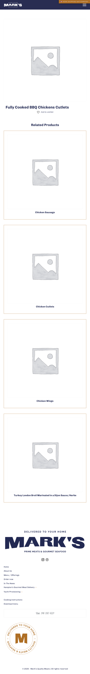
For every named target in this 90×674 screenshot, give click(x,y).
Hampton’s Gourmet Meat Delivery (20, 587)
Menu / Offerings (11, 575)
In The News (9, 583)
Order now (8, 579)
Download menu (11, 604)
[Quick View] (51, 172)
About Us (8, 571)
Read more (39, 172)
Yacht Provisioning (13, 592)
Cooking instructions (13, 600)
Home (6, 567)
